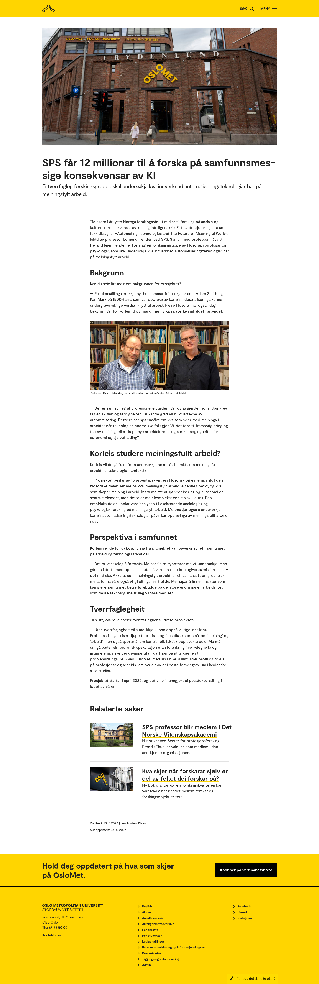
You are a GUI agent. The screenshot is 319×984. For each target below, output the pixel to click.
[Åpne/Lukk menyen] (274, 8)
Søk (243, 9)
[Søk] (252, 9)
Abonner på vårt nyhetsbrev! (246, 869)
